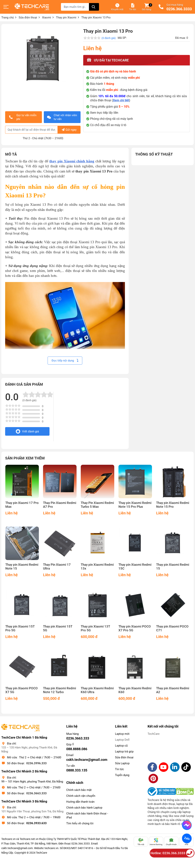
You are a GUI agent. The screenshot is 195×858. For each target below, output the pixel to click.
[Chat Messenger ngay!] (187, 825)
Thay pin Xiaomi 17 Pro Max (22, 504)
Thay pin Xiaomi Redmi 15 (172, 566)
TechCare (154, 734)
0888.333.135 (76, 770)
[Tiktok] (186, 767)
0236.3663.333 (36, 793)
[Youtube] (163, 767)
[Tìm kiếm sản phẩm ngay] (94, 7)
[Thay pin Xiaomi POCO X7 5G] (22, 667)
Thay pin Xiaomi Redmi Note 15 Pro (172, 504)
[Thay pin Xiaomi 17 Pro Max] (22, 481)
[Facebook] (152, 767)
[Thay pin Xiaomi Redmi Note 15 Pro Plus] (135, 481)
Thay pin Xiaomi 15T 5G (57, 628)
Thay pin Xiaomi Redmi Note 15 (21, 566)
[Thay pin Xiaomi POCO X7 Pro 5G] (135, 605)
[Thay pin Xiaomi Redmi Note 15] (22, 543)
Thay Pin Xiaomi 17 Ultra (57, 566)
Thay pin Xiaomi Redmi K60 (134, 690)
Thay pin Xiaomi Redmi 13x (97, 566)
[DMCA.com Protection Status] (185, 791)
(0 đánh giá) (108, 38)
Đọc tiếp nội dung (63, 360)
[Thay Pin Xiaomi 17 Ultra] (60, 543)
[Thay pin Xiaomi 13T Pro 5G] (97, 605)
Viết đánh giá (30, 431)
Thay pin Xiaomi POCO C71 (172, 628)
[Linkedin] (175, 767)
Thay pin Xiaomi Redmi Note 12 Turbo (59, 690)
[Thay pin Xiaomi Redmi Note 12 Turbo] (60, 667)
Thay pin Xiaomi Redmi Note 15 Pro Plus (134, 504)
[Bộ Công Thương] (162, 791)
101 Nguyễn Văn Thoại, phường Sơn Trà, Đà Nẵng (32, 811)
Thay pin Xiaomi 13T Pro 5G (95, 628)
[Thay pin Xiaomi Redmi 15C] (135, 543)
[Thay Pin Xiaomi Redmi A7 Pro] (60, 481)
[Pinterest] (153, 778)
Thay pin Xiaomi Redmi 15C (134, 566)
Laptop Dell (122, 739)
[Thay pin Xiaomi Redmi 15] (173, 543)
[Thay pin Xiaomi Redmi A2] (173, 667)
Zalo (187, 838)
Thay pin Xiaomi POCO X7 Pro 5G (134, 628)
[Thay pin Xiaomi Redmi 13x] (97, 543)
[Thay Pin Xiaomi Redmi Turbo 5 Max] (97, 481)
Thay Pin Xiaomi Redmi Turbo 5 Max (97, 504)
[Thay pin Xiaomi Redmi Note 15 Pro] (173, 481)
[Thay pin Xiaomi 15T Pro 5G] (22, 605)
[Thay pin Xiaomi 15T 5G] (60, 605)
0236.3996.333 (36, 763)
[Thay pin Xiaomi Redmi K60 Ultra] (97, 667)
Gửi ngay (71, 129)
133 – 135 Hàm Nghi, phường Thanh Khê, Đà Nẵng (29, 749)
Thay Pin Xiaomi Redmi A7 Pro (59, 504)
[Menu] (6, 7)
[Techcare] (32, 6)
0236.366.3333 (179, 9)
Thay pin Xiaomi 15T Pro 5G (20, 628)
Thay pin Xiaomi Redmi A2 (172, 690)
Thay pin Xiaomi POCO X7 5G (21, 690)
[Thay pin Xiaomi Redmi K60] (135, 667)
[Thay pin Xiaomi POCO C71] (173, 605)
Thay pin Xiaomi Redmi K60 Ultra (97, 690)
